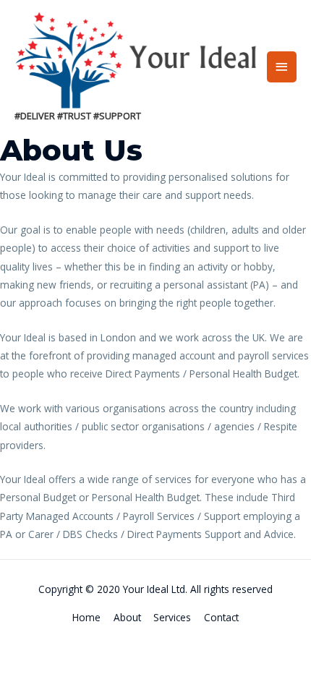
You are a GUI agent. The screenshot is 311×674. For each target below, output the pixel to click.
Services (172, 617)
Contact (221, 617)
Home (86, 617)
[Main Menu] (282, 66)
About (127, 617)
